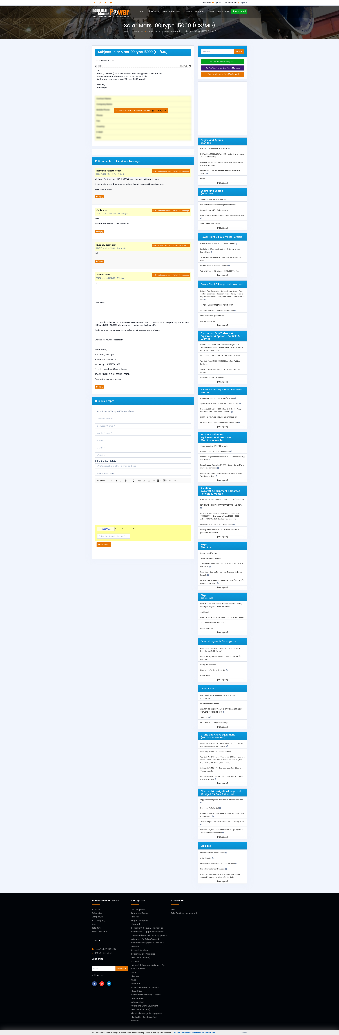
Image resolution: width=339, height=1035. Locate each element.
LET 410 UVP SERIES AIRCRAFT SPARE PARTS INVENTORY (221, 505)
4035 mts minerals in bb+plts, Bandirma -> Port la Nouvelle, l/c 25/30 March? (220, 649)
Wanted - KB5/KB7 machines (212, 377)
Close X (244, 1032)
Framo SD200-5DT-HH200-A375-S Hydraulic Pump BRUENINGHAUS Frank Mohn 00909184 (220, 410)
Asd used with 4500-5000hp (212, 623)
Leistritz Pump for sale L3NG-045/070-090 (217, 398)
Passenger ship (206, 628)
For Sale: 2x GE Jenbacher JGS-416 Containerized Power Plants (220, 250)
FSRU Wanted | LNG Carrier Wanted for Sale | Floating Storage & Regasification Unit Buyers (221, 605)
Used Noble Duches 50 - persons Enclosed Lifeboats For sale (221, 573)
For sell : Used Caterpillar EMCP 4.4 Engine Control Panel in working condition (222, 466)
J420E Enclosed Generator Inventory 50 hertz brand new (220, 258)
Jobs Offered (137, 998)
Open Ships (136, 991)
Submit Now (103, 544)
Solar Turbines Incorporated (184, 913)
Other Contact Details (105, 461)
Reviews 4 (184, 66)
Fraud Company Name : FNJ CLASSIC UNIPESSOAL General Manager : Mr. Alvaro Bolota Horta (220, 875)
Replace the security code (125, 529)
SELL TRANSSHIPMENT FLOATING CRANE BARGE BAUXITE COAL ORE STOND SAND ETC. (221, 710)
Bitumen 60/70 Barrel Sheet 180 (213, 670)
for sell (203, 179)
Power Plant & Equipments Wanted (147, 931)
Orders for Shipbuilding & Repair (145, 994)
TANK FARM (204, 717)
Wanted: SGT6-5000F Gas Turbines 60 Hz (217, 310)
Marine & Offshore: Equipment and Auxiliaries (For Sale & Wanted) (143, 954)
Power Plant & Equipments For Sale (147, 928)
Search (239, 51)
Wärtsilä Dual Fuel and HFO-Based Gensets (218, 244)
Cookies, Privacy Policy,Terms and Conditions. (194, 1032)
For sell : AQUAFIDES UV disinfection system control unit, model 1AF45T (222, 814)
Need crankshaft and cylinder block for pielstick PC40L (222, 215)
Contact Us (223, 11)
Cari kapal (204, 612)
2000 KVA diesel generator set (212, 316)
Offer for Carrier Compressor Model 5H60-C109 (219, 422)
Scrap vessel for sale (208, 553)
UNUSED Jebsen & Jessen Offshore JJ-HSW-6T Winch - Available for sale (222, 777)
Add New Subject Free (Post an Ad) (223, 74)
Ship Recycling (138, 909)
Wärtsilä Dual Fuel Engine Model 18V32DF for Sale (219, 271)
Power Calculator (99, 931)
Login (152, 110)
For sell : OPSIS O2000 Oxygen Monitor (215, 451)
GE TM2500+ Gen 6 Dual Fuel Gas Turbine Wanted (220, 356)
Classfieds (153, 11)
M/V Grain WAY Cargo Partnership (214, 723)
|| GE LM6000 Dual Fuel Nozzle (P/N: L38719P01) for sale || (222, 499)
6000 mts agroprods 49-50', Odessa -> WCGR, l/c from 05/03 (220, 657)
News (211, 11)
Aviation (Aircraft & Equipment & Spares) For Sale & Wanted (148, 965)
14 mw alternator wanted (210, 224)
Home (140, 11)
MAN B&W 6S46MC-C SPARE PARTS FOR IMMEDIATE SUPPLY (220, 172)
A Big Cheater (206, 858)
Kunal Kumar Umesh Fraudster (212, 869)
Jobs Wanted (137, 1002)
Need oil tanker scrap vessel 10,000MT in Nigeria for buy (222, 617)
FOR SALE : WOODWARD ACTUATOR (214, 148)
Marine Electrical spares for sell (212, 853)
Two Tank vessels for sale (210, 558)
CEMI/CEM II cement (208, 665)
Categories (97, 913)
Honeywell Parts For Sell (209, 808)
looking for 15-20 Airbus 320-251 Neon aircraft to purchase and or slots (219, 531)
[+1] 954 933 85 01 (103, 953)
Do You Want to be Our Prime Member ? (223, 68)
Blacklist (135, 1020)
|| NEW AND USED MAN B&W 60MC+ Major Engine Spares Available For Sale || (222, 155)
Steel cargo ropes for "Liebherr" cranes (215, 751)
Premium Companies (194, 11)
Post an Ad (240, 11)
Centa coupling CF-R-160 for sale (214, 446)
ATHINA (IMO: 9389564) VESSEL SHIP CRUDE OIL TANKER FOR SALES (221, 565)
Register (162, 110)
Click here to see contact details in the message (170, 171)
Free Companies (171, 11)
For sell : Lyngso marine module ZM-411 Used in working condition (222, 458)
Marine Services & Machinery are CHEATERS (217, 863)
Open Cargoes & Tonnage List (145, 987)
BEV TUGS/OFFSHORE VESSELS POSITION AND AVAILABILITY (217, 697)
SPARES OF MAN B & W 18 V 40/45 (213, 199)
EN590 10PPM (205, 675)
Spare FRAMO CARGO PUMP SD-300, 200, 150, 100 (219, 403)
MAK (173, 909)
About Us (96, 909)
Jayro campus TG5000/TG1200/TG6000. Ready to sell (222, 821)
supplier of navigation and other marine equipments (221, 800)
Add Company (98, 920)
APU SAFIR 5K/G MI (207, 321)
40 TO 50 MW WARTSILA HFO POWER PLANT (216, 305)
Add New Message (128, 161)
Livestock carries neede (209, 704)
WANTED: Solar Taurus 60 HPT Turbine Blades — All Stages (220, 370)
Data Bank (96, 928)
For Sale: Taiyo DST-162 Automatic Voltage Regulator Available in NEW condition (221, 831)
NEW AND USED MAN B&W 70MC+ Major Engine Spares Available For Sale (221, 163)
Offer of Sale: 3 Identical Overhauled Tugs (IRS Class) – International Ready (222, 581)
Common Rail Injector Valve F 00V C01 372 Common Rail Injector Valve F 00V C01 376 (221, 744)
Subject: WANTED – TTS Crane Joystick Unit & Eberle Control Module (220, 769)
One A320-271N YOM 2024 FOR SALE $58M (216, 524)
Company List (98, 916)
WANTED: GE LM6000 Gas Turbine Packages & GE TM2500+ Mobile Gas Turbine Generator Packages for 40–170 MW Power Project (221, 347)
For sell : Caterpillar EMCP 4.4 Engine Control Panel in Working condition (221, 474)
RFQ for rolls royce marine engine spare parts (218, 205)
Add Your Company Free (223, 62)
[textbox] (143, 503)
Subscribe (121, 968)
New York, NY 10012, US (105, 949)
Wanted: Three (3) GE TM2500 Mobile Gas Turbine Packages (220, 362)
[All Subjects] (222, 183)
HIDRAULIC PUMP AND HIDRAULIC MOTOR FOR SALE (219, 417)
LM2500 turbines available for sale (214, 266)
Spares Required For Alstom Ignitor (214, 210)
